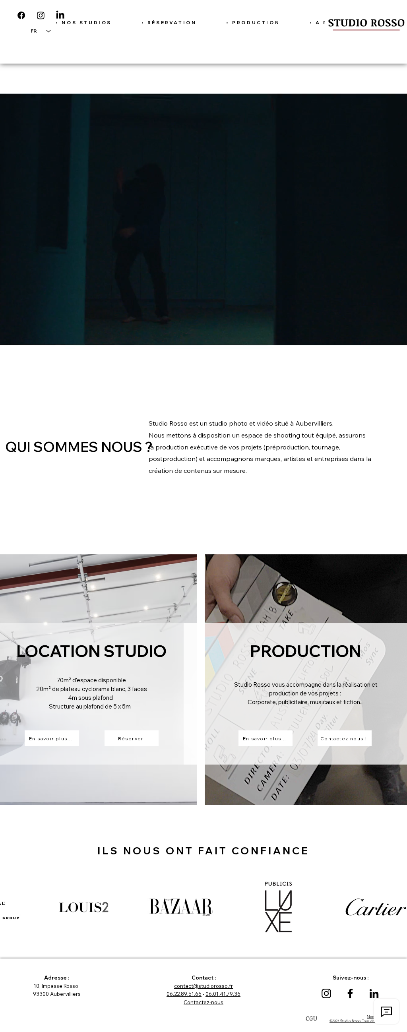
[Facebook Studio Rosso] (350, 993)
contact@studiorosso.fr (203, 986)
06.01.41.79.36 (222, 994)
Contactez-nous (203, 1002)
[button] (83, 23)
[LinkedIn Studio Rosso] (374, 993)
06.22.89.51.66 (184, 994)
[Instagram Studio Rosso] (326, 993)
